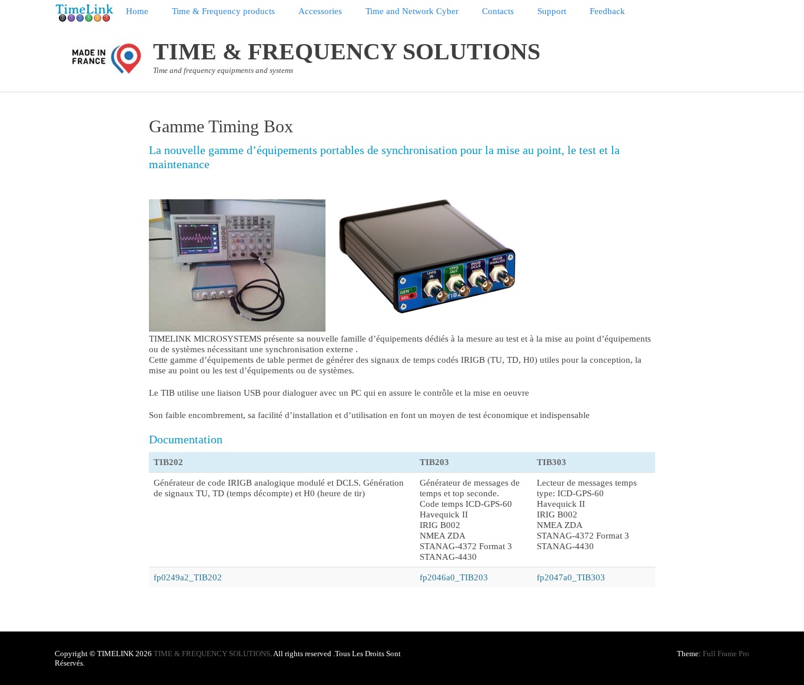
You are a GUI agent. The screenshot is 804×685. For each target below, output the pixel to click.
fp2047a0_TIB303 (571, 577)
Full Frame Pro (726, 653)
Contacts (498, 11)
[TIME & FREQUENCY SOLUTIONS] (84, 13)
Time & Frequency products (223, 11)
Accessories (320, 11)
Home (137, 11)
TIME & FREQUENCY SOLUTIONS (346, 51)
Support (551, 11)
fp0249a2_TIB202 (188, 577)
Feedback (607, 11)
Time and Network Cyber (412, 11)
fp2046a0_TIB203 (454, 577)
